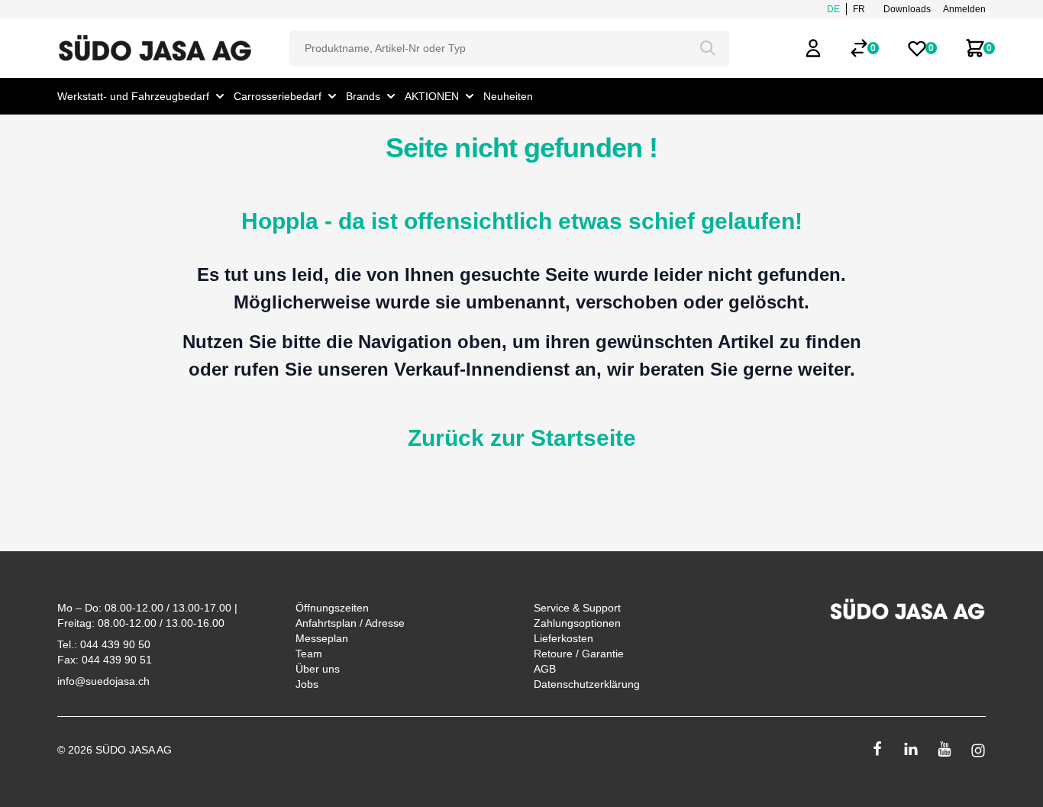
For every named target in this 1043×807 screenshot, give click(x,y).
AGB (545, 669)
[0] (859, 48)
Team (308, 653)
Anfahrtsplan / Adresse (350, 623)
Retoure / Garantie (579, 653)
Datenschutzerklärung (587, 684)
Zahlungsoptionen (577, 623)
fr (859, 9)
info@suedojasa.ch (103, 681)
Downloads (907, 9)
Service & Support (577, 608)
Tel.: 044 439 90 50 (103, 644)
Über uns (317, 669)
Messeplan (321, 638)
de (833, 9)
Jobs (306, 684)
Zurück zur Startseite (522, 437)
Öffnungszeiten (332, 608)
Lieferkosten (563, 638)
